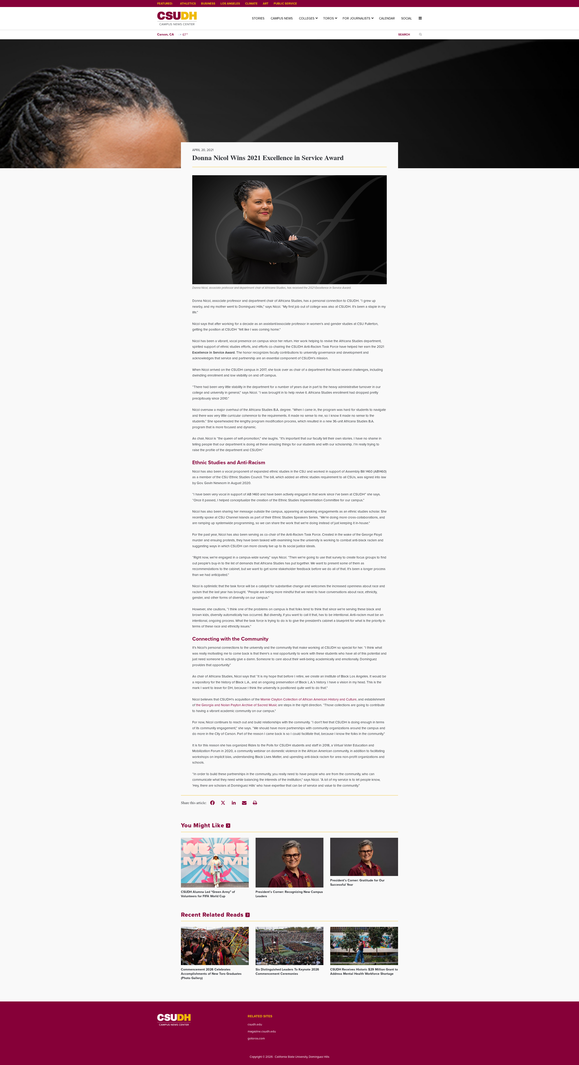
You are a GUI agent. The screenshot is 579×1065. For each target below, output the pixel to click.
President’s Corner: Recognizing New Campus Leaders (289, 894)
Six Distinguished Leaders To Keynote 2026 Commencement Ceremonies (287, 971)
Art (265, 3)
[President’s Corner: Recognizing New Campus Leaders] (289, 863)
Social (406, 18)
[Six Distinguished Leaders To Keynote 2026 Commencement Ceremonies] (289, 946)
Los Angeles (230, 3)
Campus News (282, 18)
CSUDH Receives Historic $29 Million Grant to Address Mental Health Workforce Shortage (364, 971)
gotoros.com (256, 1038)
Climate (251, 3)
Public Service (285, 3)
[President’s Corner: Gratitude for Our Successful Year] (364, 857)
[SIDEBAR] (418, 18)
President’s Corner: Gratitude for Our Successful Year (357, 882)
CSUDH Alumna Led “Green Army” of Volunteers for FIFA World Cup (208, 894)
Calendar (387, 18)
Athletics (188, 3)
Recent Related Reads (213, 914)
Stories (258, 18)
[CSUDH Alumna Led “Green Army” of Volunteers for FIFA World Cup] (215, 863)
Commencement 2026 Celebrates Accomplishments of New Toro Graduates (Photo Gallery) (211, 973)
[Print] (254, 802)
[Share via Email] (244, 802)
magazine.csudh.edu (262, 1031)
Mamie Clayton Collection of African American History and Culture (308, 699)
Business (208, 3)
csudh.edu (255, 1024)
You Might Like (203, 825)
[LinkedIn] (233, 802)
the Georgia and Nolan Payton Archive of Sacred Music (236, 705)
